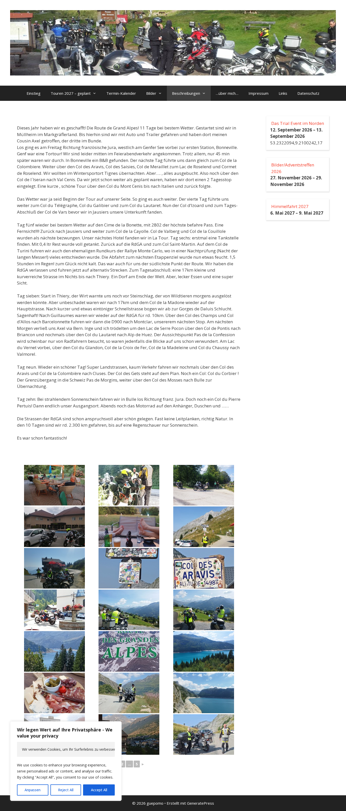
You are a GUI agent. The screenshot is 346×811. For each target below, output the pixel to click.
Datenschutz (308, 93)
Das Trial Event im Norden (297, 123)
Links (283, 93)
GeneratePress (200, 803)
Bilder (151, 93)
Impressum (258, 93)
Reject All (65, 789)
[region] (66, 761)
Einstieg (34, 93)
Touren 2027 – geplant (71, 93)
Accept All (99, 789)
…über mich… (227, 93)
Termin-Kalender (121, 93)
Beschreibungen (186, 93)
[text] (66, 749)
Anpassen (33, 789)
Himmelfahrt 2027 (290, 206)
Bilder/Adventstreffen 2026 (292, 168)
